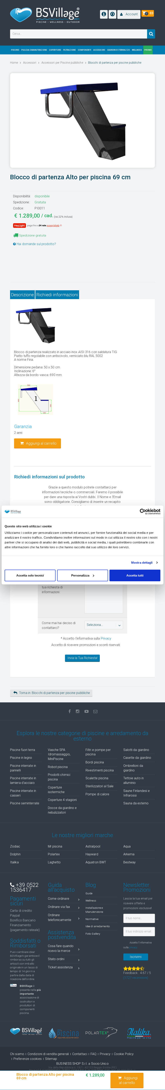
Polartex (54, 854)
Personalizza (80, 575)
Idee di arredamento (98, 926)
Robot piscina (58, 767)
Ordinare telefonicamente (59, 917)
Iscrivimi (135, 957)
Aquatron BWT (96, 862)
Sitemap (51, 1059)
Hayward (92, 854)
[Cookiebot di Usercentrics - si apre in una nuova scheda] (142, 512)
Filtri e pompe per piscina (98, 752)
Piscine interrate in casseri (23, 793)
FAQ (93, 1054)
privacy (133, 947)
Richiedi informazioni (57, 294)
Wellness (91, 900)
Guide (89, 893)
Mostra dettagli (142, 562)
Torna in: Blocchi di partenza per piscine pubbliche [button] (54, 693)
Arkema (129, 854)
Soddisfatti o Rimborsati (25, 943)
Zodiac (15, 846)
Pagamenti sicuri (23, 901)
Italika (14, 862)
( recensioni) (135, 978)
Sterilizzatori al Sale (99, 786)
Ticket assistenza (60, 967)
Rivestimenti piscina (100, 770)
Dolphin (15, 854)
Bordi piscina (95, 762)
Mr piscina (55, 846)
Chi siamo (17, 1054)
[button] (128, 14)
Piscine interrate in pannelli (23, 768)
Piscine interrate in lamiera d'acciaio (23, 780)
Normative (92, 919)
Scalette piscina (97, 778)
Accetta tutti (134, 575)
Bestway (129, 862)
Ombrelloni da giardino (133, 768)
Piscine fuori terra (22, 750)
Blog (91, 885)
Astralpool (93, 846)
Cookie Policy (124, 1054)
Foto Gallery (93, 933)
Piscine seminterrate (24, 803)
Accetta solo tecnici (30, 575)
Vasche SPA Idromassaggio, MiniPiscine (59, 754)
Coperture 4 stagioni (62, 800)
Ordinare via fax (59, 907)
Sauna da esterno (136, 803)
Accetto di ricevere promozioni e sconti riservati (85, 645)
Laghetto (54, 862)
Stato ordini (56, 959)
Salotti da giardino (136, 750)
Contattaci (79, 1054)
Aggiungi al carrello (128, 1080)
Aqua (127, 846)
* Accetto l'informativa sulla (85, 638)
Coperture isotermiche (56, 789)
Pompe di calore (97, 794)
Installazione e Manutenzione (94, 909)
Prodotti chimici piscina (59, 777)
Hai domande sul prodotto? (36, 244)
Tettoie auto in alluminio (133, 780)
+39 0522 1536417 (24, 887)
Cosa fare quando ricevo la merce (61, 948)
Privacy (106, 638)
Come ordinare (58, 899)
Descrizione (22, 294)
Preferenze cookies (27, 1059)
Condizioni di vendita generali (48, 1054)
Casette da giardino (137, 758)
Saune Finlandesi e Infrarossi (136, 793)
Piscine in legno (21, 758)
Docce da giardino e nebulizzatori (62, 810)
